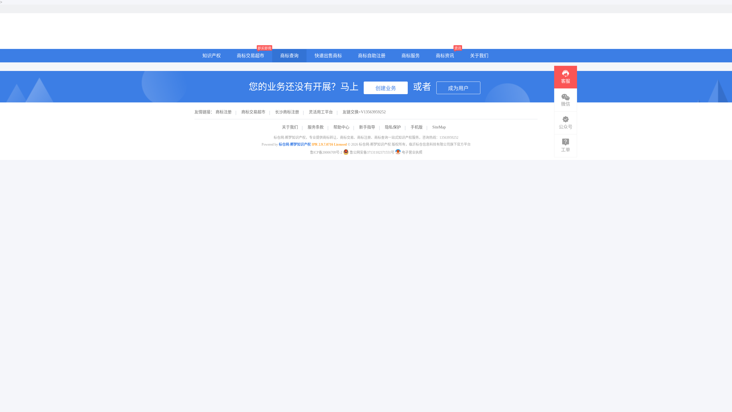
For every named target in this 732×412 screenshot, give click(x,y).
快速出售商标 (328, 55)
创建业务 (385, 88)
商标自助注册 (371, 55)
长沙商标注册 (287, 112)
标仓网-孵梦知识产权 (295, 144)
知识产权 (211, 55)
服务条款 (316, 127)
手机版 (417, 127)
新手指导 (367, 127)
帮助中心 (341, 127)
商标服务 (410, 55)
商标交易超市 (250, 55)
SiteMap (439, 127)
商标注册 (224, 112)
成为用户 (458, 88)
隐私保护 (393, 127)
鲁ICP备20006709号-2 (326, 152)
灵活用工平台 (321, 112)
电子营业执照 (411, 152)
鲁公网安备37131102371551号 (372, 152)
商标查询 (289, 55)
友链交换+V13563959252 (364, 112)
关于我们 (479, 55)
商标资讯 (445, 55)
